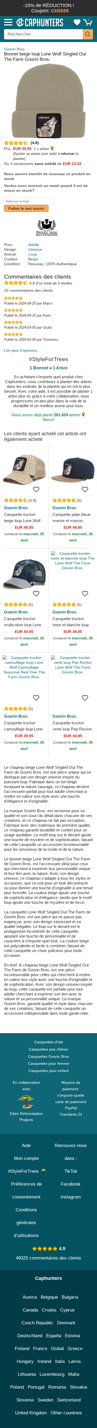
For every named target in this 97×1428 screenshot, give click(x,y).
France (40, 1348)
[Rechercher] (88, 34)
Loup (32, 254)
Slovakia (78, 1387)
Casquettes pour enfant (49, 1071)
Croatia (49, 1310)
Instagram (71, 1197)
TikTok (70, 1171)
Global (57, 1348)
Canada (30, 1310)
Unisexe (35, 249)
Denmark (66, 1322)
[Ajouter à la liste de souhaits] (36, 489)
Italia (60, 1361)
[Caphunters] (28, 22)
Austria (30, 1297)
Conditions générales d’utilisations (26, 1222)
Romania (57, 1387)
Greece (75, 1348)
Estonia (72, 1335)
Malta (73, 1374)
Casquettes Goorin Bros (48, 1056)
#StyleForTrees (24, 1171)
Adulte (33, 244)
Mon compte (26, 1158)
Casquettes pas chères (48, 1049)
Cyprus (67, 1310)
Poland (17, 1387)
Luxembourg (52, 1374)
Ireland (44, 1361)
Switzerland (69, 1400)
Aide (26, 1145)
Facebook (71, 1184)
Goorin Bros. (15, 49)
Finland (22, 1348)
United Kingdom (31, 1412)
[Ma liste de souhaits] (77, 22)
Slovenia (25, 1400)
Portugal (36, 1387)
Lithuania (27, 1374)
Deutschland (29, 1335)
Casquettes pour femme (48, 1063)
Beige (33, 259)
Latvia (74, 1361)
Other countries (66, 1412)
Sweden (45, 1400)
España (53, 1335)
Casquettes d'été (48, 1042)
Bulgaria (70, 1297)
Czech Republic (37, 1322)
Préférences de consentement (26, 1191)
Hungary (25, 1361)
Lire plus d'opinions (20, 350)
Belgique (49, 1297)
